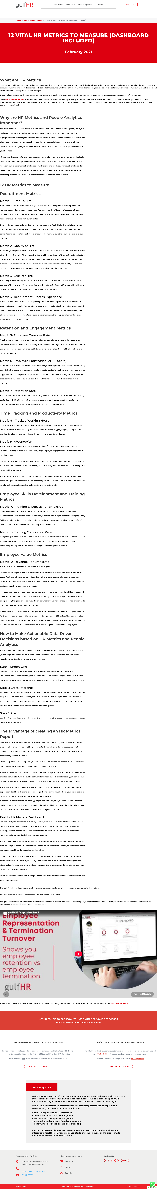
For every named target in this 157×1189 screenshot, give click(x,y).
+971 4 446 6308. (102, 1054)
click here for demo (119, 1003)
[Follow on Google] (114, 1160)
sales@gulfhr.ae (137, 1059)
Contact (100, 5)
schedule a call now (119, 1066)
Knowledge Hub (85, 5)
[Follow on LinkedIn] (118, 1160)
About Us (58, 5)
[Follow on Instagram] (123, 1160)
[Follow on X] (110, 1160)
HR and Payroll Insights (33, 20)
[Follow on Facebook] (105, 1160)
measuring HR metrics (14, 99)
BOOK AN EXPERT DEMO (37, 1066)
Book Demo (130, 5)
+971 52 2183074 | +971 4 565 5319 (33, 1171)
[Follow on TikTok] (127, 1160)
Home (19, 20)
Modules (69, 5)
